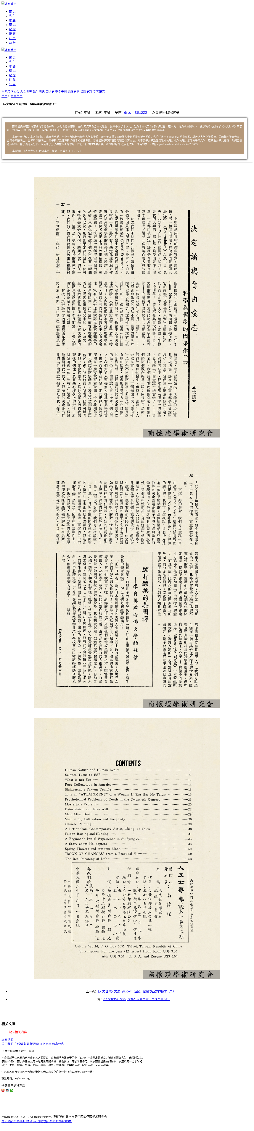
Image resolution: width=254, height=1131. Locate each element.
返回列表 (7, 1039)
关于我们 (7, 1044)
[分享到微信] (11, 1090)
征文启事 (45, 1044)
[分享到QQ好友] (7, 1090)
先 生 (12, 15)
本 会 (12, 20)
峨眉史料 (74, 91)
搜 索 (12, 33)
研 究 (12, 24)
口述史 (49, 91)
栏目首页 (16, 96)
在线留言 (20, 1044)
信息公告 (58, 1044)
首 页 (12, 11)
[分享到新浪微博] (3, 1090)
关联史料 (86, 91)
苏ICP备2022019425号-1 (16, 1121)
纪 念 (12, 29)
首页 (4, 96)
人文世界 (26, 91)
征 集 (12, 38)
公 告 (12, 42)
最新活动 (33, 1044)
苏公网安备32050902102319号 (52, 1121)
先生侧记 (39, 91)
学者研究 (99, 91)
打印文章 (141, 112)
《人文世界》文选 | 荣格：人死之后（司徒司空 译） (136, 999)
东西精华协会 (10, 91)
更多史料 (61, 91)
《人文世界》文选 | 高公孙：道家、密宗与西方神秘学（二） (137, 991)
